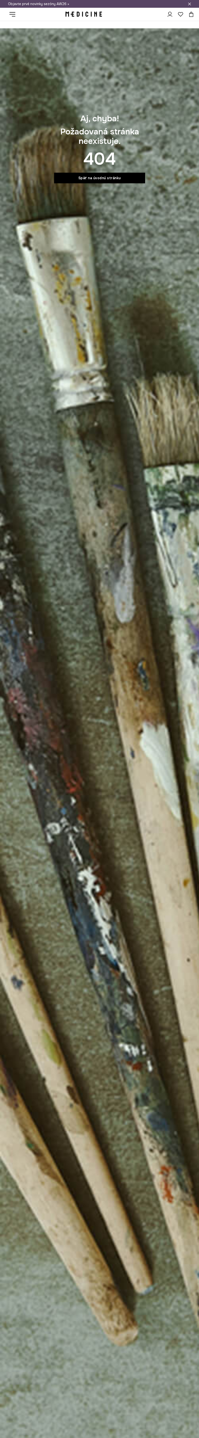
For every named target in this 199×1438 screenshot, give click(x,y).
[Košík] (190, 14)
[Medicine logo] (84, 14)
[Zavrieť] (189, 4)
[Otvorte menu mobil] (14, 14)
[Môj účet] (170, 14)
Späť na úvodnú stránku (99, 178)
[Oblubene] (180, 14)
